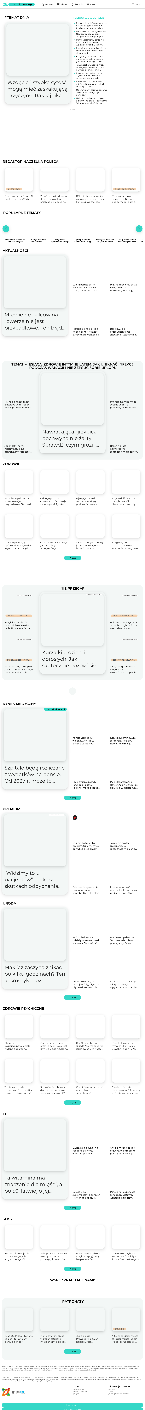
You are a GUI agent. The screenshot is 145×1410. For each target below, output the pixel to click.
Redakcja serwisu (78, 1389)
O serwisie (75, 1393)
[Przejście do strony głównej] (19, 4)
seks (7, 1219)
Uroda (9, 903)
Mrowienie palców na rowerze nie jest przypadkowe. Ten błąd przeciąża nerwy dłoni (91, 25)
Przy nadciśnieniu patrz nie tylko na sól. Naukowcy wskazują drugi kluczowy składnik (90, 42)
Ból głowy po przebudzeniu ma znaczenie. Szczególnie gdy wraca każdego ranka (90, 59)
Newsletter (76, 1395)
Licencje (110, 1391)
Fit (5, 1113)
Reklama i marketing (79, 1391)
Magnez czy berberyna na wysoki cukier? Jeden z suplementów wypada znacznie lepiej (89, 75)
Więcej (72, 558)
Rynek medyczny (19, 704)
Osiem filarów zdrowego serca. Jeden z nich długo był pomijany (91, 92)
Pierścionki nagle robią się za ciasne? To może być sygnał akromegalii (91, 50)
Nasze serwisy (71, 1405)
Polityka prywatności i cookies (118, 1393)
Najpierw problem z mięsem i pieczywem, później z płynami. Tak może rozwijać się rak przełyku (91, 101)
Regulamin (111, 1389)
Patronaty (73, 1301)
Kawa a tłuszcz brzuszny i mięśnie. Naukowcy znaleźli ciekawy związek (90, 84)
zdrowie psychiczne (23, 1008)
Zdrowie (11, 464)
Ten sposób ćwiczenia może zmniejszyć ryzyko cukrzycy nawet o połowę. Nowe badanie (90, 67)
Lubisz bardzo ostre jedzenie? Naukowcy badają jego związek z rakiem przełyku (91, 34)
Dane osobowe (113, 1395)
